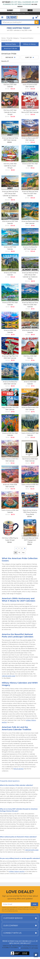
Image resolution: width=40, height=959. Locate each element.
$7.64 (33, 225)
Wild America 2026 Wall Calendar (30, 331)
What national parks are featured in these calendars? (18, 837)
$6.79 (13, 514)
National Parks (10, 44)
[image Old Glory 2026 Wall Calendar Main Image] (30, 346)
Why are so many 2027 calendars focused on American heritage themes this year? (19, 810)
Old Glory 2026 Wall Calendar (30, 357)
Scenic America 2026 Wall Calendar (10, 511)
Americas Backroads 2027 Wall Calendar (30, 139)
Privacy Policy (17, 945)
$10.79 (13, 489)
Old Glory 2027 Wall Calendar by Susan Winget (10, 112)
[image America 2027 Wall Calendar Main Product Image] (10, 237)
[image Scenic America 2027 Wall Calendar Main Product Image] (30, 423)
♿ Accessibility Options (28, 948)
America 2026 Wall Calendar (10, 331)
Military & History (29, 44)
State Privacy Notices (30, 945)
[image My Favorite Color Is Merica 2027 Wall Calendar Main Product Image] (30, 100)
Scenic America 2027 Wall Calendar (30, 434)
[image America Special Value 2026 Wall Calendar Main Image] (30, 371)
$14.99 (13, 116)
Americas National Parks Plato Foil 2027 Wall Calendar (30, 193)
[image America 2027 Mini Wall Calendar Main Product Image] (30, 153)
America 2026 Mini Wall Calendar (10, 434)
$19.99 (29, 516)
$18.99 (9, 142)
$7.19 (32, 309)
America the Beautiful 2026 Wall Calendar (10, 383)
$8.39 (33, 281)
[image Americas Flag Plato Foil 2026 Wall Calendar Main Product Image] (10, 346)
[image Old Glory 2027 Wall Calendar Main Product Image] (10, 74)
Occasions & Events (26, 38)
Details (27, 13)
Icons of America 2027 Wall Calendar (30, 85)
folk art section (18, 769)
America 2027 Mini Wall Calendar (30, 165)
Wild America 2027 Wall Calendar (10, 222)
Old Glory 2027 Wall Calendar (10, 85)
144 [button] (23, 552)
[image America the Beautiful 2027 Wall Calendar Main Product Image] (30, 237)
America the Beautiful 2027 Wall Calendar (30, 248)
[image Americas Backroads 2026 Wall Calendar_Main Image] (30, 397)
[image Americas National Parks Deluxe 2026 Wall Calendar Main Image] (30, 262)
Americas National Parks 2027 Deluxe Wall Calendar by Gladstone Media (10, 195)
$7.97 (32, 463)
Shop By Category (13, 38)
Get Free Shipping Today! (18, 13)
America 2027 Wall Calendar (10, 248)
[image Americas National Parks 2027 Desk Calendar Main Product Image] (10, 128)
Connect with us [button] (12, 933)
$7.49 (32, 168)
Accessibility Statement (10, 947)
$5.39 (13, 334)
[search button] (37, 22)
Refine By (9, 57)
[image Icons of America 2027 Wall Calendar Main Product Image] (30, 74)
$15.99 (10, 542)
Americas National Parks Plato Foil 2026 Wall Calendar (30, 305)
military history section (17, 871)
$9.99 (13, 170)
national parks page (8, 676)
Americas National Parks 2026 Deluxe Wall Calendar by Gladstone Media (30, 276)
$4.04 (32, 489)
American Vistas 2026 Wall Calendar (10, 485)
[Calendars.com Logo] (12, 17)
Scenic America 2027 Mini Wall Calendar (10, 460)
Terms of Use (7, 945)
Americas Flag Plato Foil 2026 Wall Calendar (10, 357)
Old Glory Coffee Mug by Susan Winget (10, 539)
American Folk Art (10, 48)
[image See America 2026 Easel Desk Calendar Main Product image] (30, 448)
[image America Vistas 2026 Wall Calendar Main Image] (10, 474)
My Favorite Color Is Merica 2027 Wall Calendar (30, 111)
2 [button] (21, 548)
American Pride (6, 40)
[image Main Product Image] (10, 320)
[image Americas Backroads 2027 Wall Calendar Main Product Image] (30, 128)
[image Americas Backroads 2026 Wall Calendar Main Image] (30, 211)
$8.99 (13, 251)
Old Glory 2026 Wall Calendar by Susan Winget (10, 166)
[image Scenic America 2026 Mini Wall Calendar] (30, 474)
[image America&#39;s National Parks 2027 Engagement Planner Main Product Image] (30, 528)
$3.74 (33, 412)
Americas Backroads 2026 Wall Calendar (30, 222)
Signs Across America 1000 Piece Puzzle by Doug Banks (30, 512)
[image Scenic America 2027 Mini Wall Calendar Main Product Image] (10, 448)
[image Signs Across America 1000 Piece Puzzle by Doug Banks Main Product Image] (30, 500)
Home (3, 38)
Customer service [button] (13, 918)
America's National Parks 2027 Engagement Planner (30, 540)
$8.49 (33, 334)
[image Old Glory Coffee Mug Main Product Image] (10, 528)
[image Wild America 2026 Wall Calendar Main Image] (30, 320)
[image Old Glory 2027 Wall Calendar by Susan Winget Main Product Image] (10, 100)
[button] (10, 10)
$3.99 (12, 437)
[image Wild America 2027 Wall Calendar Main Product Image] (10, 211)
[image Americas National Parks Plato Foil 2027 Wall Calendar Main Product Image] (30, 181)
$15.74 (13, 200)
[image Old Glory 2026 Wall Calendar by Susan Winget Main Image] (10, 153)
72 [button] (19, 552)
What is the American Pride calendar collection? (16, 785)
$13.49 (13, 89)
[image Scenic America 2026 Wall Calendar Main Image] (10, 500)
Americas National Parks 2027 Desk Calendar (10, 139)
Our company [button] (10, 925)
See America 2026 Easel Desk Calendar (30, 460)
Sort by (28, 57)
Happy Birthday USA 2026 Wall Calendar (10, 408)
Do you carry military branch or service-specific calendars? (20, 858)
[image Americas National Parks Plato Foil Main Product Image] (30, 292)
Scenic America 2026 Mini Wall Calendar (30, 485)
